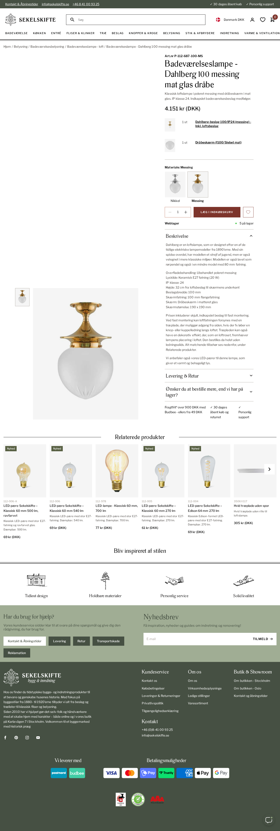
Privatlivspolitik (152, 703)
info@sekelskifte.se (55, 4)
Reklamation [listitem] (17, 653)
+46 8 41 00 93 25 (86, 4)
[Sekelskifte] (48, 677)
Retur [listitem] (81, 641)
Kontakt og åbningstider (251, 696)
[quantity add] (185, 212)
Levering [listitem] (59, 641)
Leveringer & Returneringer (161, 696)
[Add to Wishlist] (248, 212)
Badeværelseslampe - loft (85, 46)
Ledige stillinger (199, 696)
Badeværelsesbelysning (47, 46)
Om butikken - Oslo (247, 688)
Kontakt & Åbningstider (21, 4)
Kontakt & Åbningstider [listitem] (25, 641)
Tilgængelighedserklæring (160, 711)
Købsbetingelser (153, 688)
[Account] (252, 20)
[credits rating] (157, 799)
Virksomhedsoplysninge (205, 688)
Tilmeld (260, 639)
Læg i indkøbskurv (217, 212)
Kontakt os (149, 680)
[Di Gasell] (121, 799)
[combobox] (140, 20)
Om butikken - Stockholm (252, 680)
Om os (192, 680)
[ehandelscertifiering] (138, 800)
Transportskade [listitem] (108, 641)
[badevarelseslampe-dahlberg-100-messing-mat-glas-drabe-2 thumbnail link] (22, 297)
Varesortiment (198, 703)
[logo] (30, 20)
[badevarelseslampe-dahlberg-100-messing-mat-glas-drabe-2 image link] (85, 354)
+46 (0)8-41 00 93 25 (157, 729)
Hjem (7, 46)
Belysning (21, 46)
